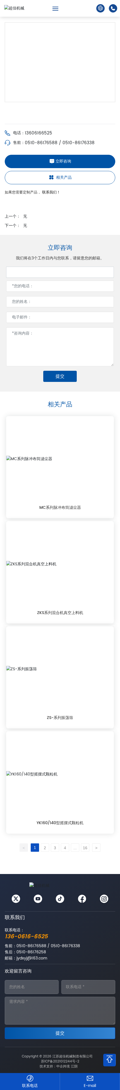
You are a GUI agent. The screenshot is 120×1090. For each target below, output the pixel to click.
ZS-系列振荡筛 (60, 718)
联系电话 (30, 1085)
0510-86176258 (31, 952)
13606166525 (38, 133)
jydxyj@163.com (31, 958)
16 (85, 848)
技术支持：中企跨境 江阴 (59, 1066)
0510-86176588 (41, 142)
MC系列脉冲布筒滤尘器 (60, 507)
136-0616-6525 (26, 936)
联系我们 (15, 918)
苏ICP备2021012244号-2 (60, 1061)
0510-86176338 (79, 142)
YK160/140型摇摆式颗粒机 (60, 823)
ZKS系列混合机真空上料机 (60, 613)
